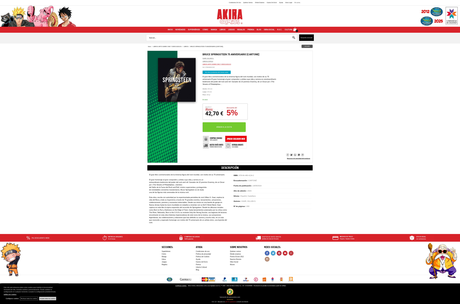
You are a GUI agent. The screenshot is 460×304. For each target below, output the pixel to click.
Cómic (164, 254)
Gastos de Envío (202, 262)
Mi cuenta (297, 2)
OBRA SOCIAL (269, 30)
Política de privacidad (203, 254)
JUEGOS (231, 30)
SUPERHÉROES (194, 30)
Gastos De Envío (272, 2)
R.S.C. (279, 30)
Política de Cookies (202, 256)
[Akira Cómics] (230, 17)
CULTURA (288, 30)
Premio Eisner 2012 (237, 256)
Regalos (164, 264)
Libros (164, 259)
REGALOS (241, 30)
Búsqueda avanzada (306, 37)
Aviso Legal (288, 2)
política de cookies (10, 294)
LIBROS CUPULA (208, 61)
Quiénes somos (235, 251)
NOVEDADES (180, 30)
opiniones (230, 302)
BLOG (259, 30)
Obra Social (234, 262)
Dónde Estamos (259, 2)
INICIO (170, 30)
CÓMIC (205, 30)
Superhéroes (166, 251)
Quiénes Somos (248, 2)
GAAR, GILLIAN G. (208, 58)
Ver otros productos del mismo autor (216, 72)
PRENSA (250, 30)
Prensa (198, 264)
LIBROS (222, 30)
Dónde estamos (235, 254)
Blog (197, 270)
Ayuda (281, 2)
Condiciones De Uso (235, 2)
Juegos (164, 262)
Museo (232, 264)
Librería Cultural (201, 267)
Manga (164, 256)
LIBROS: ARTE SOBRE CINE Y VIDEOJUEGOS (217, 64)
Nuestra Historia (235, 259)
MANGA (214, 30)
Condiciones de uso (203, 251)
